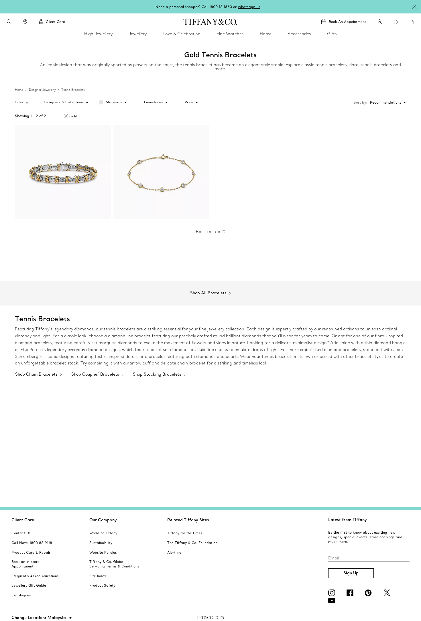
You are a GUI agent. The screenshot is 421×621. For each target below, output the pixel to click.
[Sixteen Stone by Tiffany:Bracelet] (63, 172)
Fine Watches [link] (230, 33)
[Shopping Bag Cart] (412, 22)
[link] (25, 21)
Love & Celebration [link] (181, 33)
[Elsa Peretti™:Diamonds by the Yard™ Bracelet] (161, 172)
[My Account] (379, 21)
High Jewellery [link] (98, 33)
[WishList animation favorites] (396, 22)
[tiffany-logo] (210, 21)
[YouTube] (332, 600)
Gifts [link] (332, 33)
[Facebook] (351, 593)
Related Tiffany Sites (188, 520)
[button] (9, 21)
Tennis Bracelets (73, 90)
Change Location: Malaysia (39, 617)
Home (19, 90)
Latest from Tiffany (347, 519)
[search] (9, 21)
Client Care (22, 520)
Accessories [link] (299, 33)
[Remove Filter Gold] (66, 116)
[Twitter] (387, 593)
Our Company (103, 520)
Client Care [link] (55, 21)
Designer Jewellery (42, 90)
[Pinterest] (369, 593)
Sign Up (351, 572)
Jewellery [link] (138, 33)
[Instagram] (332, 593)
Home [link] (266, 33)
